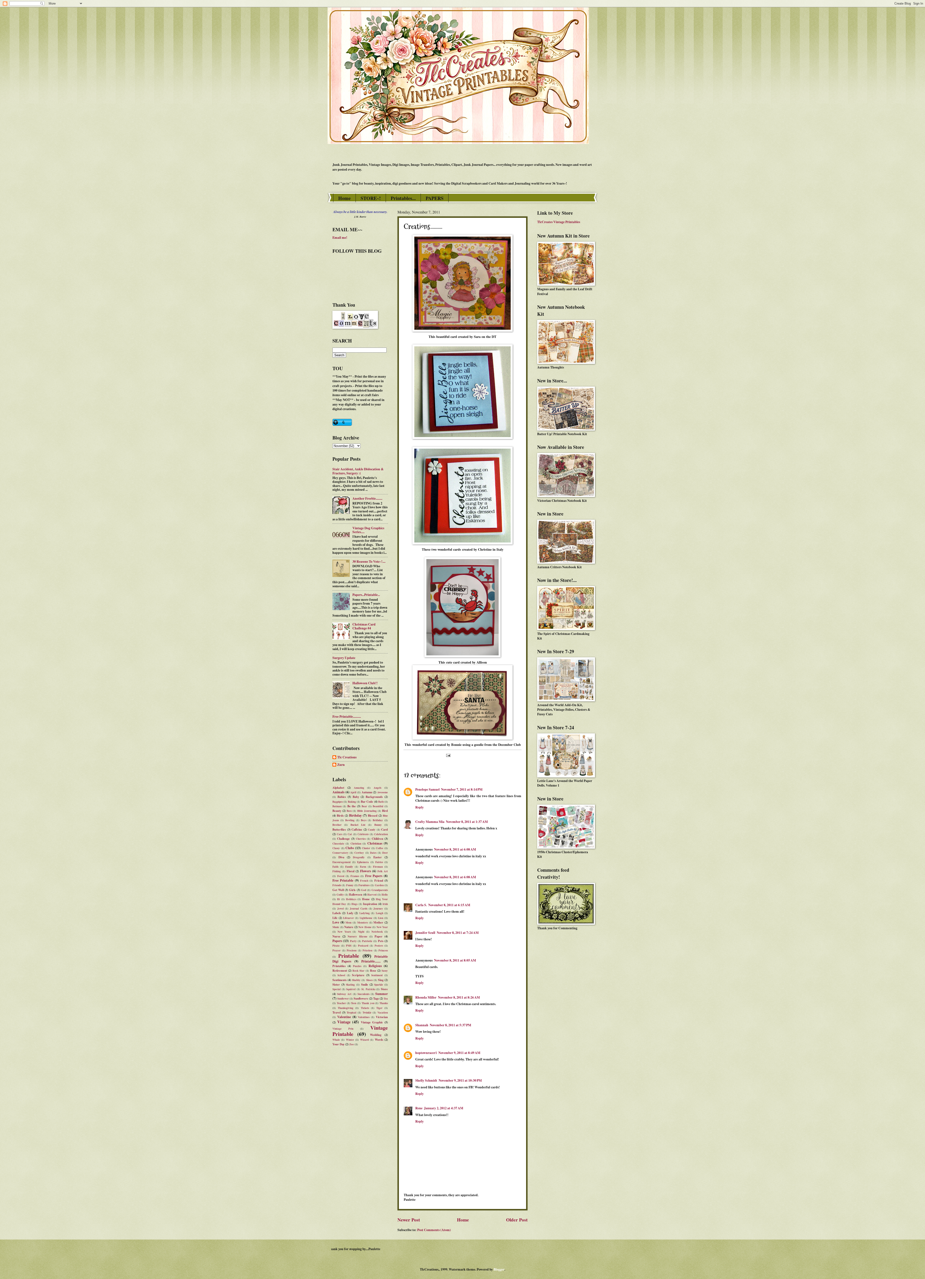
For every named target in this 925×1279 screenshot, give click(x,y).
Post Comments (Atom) (434, 1229)
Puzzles (357, 966)
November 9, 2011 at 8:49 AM (459, 1052)
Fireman (378, 867)
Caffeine (356, 829)
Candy (372, 830)
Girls (352, 890)
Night (361, 932)
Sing (380, 980)
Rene (419, 1108)
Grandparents (379, 890)
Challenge (343, 838)
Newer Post (408, 1219)
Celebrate (363, 834)
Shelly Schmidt (426, 1080)
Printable (348, 956)
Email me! (339, 237)
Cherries (361, 839)
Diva (341, 857)
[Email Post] (448, 755)
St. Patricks (368, 989)
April (353, 792)
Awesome (382, 792)
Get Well (338, 890)
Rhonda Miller (425, 997)
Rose (373, 970)
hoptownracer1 (426, 1052)
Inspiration (370, 904)
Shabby (356, 980)
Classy (336, 848)
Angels (377, 788)
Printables (339, 966)
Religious (375, 965)
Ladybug (364, 913)
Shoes (369, 980)
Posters (379, 946)
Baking (352, 802)
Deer (385, 853)
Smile (364, 984)
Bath (381, 802)
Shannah (421, 1025)
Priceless (367, 950)
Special (336, 989)
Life (334, 918)
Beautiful (378, 806)
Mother (378, 922)
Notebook (377, 932)
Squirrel (351, 989)
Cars (339, 834)
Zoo (351, 1044)
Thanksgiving (345, 1008)
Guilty (340, 895)
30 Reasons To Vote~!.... (368, 561)
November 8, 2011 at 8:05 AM (455, 960)
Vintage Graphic (372, 1022)
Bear (364, 806)
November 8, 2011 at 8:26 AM (459, 997)
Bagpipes (337, 802)
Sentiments (339, 980)
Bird (385, 810)
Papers (337, 940)
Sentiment (377, 975)
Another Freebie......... (367, 498)
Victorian (382, 1017)
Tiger (379, 1008)
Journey (378, 909)
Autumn (367, 792)
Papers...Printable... (366, 594)
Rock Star (358, 971)
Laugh (379, 913)
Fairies (379, 862)
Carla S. (421, 905)
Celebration (381, 834)
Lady (350, 913)
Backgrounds (374, 797)
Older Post (517, 1219)
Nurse (336, 936)
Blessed (372, 815)
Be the (351, 806)
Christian (355, 844)
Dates (373, 853)
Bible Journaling (367, 811)
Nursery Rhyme (357, 936)
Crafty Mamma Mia (429, 821)
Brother (337, 825)
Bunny (378, 825)
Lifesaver (348, 918)
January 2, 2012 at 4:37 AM (443, 1108)
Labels (336, 913)
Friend (378, 880)
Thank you (368, 1003)
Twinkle (367, 1012)
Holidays (351, 899)
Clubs (349, 848)
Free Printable (342, 880)
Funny (350, 885)
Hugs (354, 904)
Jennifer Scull (425, 932)
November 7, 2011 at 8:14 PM (461, 789)
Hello (385, 895)
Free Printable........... (346, 716)
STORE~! (371, 198)
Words (379, 1039)
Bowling (350, 820)
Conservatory (340, 853)
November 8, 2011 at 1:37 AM (467, 821)
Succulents (363, 994)
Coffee (379, 848)
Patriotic (367, 941)
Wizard (364, 1040)
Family (349, 867)
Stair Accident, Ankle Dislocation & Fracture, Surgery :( (358, 471)
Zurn (341, 765)
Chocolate (338, 844)
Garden (379, 885)
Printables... (403, 198)
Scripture (358, 975)
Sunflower (343, 999)
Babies (341, 797)
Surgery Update (343, 657)
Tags (376, 998)
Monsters (362, 922)
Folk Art (382, 871)
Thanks (383, 1003)
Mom (348, 922)
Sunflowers (361, 998)
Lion (380, 918)
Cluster (366, 848)
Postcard (363, 946)
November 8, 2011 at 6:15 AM (449, 905)
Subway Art (344, 994)
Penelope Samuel (427, 789)
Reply (419, 807)
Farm (363, 867)
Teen (353, 1003)
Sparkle (378, 985)
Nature (348, 927)
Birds (340, 815)
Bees (349, 811)
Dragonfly (359, 857)
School (341, 975)
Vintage (343, 1022)
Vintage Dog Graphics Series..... (368, 530)
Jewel (340, 909)
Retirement (339, 970)
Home (344, 198)
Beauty (336, 810)
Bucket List (357, 825)
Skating (350, 985)
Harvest (372, 895)
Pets (380, 941)
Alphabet (338, 787)
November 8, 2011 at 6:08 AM (455, 849)
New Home (364, 927)
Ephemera (363, 862)
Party (353, 941)
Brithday (378, 820)
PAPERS (434, 198)
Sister (336, 984)
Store (384, 989)
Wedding (375, 1035)
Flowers (365, 871)
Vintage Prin (342, 1029)
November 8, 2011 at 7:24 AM (458, 932)
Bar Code (367, 801)
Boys (363, 820)
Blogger (499, 1269)
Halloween (355, 894)
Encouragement (341, 862)
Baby (356, 797)
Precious (352, 950)
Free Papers (374, 875)
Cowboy (359, 853)
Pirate (336, 946)
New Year (382, 927)
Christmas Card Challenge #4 (364, 626)
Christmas (374, 843)
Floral (350, 871)
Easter (377, 857)
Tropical (351, 1012)
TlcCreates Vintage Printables (558, 222)
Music (335, 927)
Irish (385, 904)
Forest (340, 876)
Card (384, 829)
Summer (381, 993)
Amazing (359, 788)
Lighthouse (366, 918)
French (364, 881)
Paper (379, 936)
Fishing (336, 871)
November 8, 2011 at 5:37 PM (450, 1025)
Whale (336, 1040)
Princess (383, 950)
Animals (338, 792)
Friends (336, 885)
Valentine (344, 1016)
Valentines (364, 1017)
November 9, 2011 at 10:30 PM (460, 1080)
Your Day (338, 1044)
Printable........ (371, 961)
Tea (386, 999)
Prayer (336, 950)
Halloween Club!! (365, 683)
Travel (336, 1012)
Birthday (355, 815)
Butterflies (339, 829)
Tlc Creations (347, 757)
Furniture (364, 885)
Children (377, 838)
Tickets (365, 1008)
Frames (354, 876)
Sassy (385, 971)
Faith (335, 867)
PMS (348, 946)
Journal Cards (358, 909)
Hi (338, 899)
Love (335, 922)
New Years (344, 932)
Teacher (341, 1003)
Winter (350, 1040)
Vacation (382, 1012)
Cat (350, 834)
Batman (337, 806)
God (363, 890)
